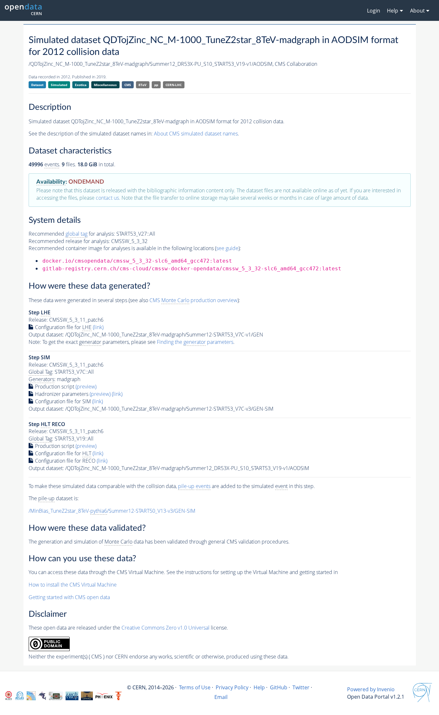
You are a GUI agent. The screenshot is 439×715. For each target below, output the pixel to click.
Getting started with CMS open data (69, 597)
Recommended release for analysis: (69, 241)
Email (221, 697)
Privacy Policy (232, 687)
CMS (127, 85)
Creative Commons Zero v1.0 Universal (165, 627)
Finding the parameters (195, 341)
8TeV (143, 85)
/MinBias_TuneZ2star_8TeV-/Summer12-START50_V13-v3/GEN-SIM (112, 510)
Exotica (80, 85)
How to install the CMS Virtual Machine (73, 584)
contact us (107, 197)
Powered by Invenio (371, 689)
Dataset (37, 85)
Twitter (300, 687)
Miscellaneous (105, 85)
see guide (227, 248)
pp (156, 85)
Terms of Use (195, 687)
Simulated (59, 85)
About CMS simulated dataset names (196, 133)
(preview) (86, 386)
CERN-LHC (174, 85)
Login (373, 10)
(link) (98, 327)
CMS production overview (193, 300)
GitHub (278, 687)
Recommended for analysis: (72, 233)
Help (259, 687)
